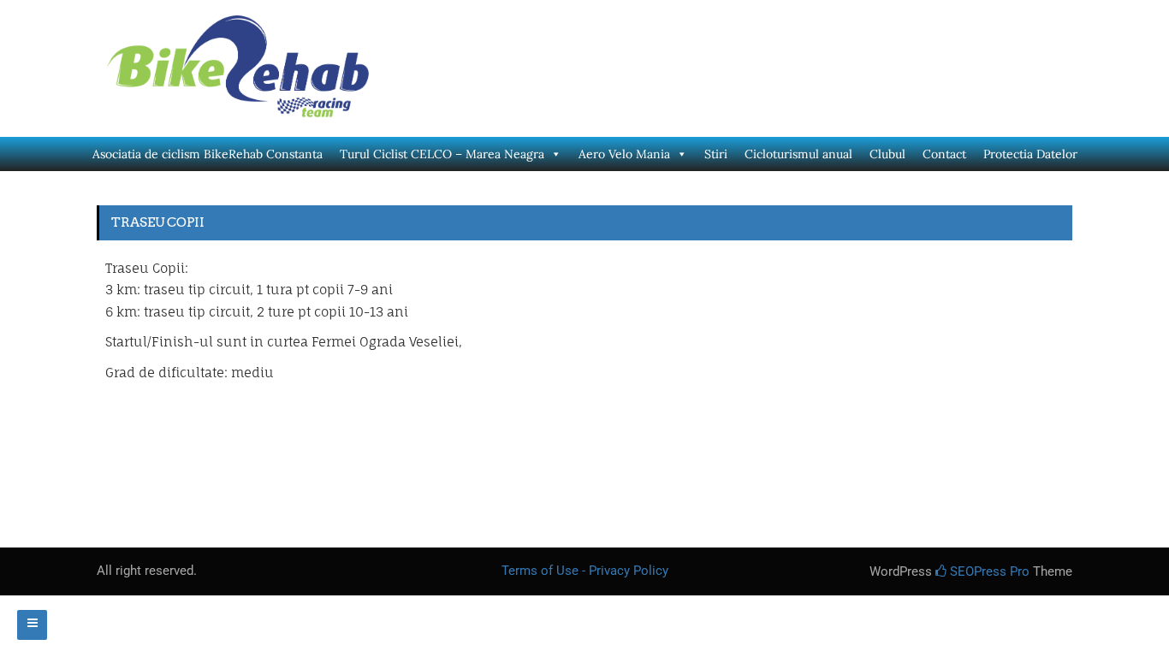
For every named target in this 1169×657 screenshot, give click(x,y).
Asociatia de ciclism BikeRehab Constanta (207, 154)
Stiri (715, 154)
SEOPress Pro (988, 571)
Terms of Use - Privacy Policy (584, 570)
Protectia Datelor (1030, 154)
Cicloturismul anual (798, 154)
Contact (944, 154)
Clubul (887, 154)
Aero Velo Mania (624, 154)
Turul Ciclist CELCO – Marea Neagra (442, 154)
